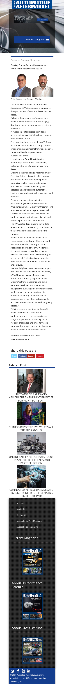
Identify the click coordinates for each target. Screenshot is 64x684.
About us (20, 503)
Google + (31, 356)
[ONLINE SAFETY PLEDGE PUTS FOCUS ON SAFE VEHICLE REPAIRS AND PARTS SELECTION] (31, 433)
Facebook (22, 356)
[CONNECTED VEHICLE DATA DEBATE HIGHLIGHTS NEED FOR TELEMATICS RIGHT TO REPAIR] (31, 466)
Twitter (14, 356)
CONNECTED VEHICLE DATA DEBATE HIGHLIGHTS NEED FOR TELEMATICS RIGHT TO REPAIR (31, 493)
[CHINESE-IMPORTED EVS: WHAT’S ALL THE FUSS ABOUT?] (31, 403)
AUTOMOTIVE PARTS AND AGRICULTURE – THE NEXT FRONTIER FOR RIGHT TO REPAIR (31, 397)
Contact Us (21, 515)
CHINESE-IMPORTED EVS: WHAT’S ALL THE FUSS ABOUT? (31, 428)
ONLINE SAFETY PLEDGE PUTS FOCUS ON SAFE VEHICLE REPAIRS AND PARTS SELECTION (31, 460)
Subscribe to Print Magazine (29, 521)
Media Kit (20, 509)
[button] (35, 39)
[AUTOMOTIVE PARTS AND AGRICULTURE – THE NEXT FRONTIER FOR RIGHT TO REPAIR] (31, 371)
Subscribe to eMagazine (27, 527)
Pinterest (40, 356)
